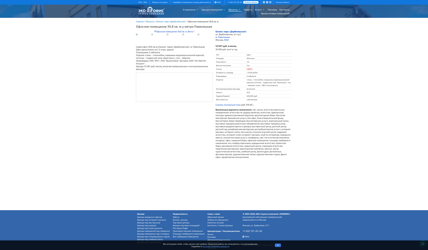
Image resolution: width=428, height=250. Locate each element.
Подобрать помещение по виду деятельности (192, 2)
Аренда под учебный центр (150, 239)
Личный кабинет (282, 2)
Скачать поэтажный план (228, 104)
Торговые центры (181, 222)
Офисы (176, 217)
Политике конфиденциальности (215, 246)
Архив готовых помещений (275, 13)
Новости (248, 9)
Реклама (272, 9)
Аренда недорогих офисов (149, 217)
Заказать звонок (250, 2)
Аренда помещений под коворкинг (153, 231)
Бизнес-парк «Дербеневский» (231, 31)
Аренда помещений (212, 9)
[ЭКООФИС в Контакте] (263, 2)
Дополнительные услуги (218, 240)
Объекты (233, 9)
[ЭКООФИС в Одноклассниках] (267, 2)
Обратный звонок (215, 217)
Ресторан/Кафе (180, 228)
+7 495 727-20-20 (234, 2)
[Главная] (152, 13)
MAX (219, 2)
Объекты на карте (160, 2)
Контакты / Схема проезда (220, 225)
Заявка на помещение (217, 220)
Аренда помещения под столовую (153, 233)
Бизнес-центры (180, 220)
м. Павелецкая (223, 37)
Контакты (284, 9)
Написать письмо (215, 222)
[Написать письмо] (270, 2)
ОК (278, 245)
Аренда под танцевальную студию (153, 236)
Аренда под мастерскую (148, 222)
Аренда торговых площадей (186, 225)
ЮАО (226, 40)
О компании (189, 9)
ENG (145, 2)
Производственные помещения (188, 231)
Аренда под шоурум (146, 225)
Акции (210, 234)
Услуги (258, 9)
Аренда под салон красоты (149, 228)
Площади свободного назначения (189, 233)
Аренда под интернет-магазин (151, 220)
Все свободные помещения (186, 236)
